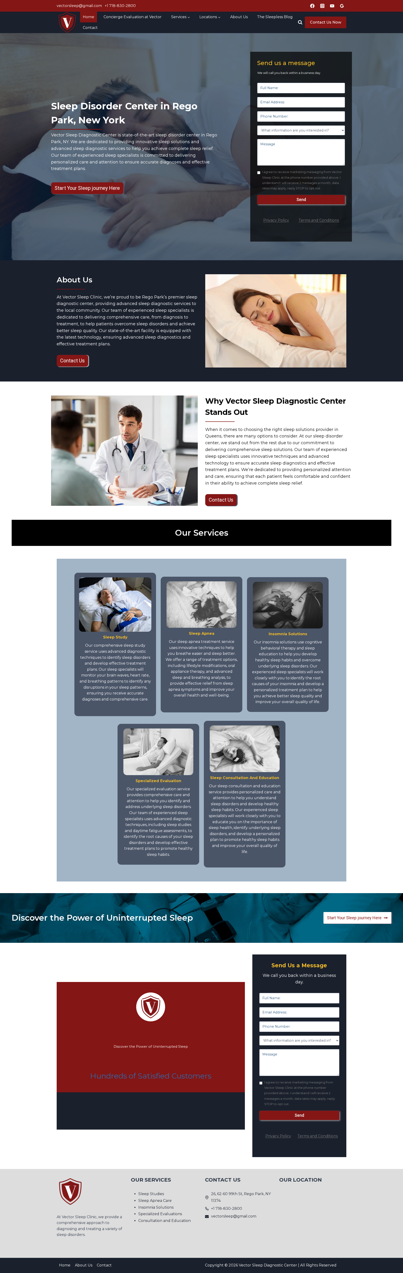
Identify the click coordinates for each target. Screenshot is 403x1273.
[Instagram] (322, 6)
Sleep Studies (151, 1194)
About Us (239, 17)
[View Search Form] (300, 22)
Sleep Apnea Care (155, 1200)
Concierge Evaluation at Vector (133, 17)
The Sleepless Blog (275, 17)
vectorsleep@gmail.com (79, 5)
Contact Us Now (325, 22)
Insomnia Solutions (156, 1207)
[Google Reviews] (342, 6)
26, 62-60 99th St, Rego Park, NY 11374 (241, 1197)
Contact (90, 27)
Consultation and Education (164, 1221)
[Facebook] (312, 6)
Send (301, 199)
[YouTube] (332, 6)
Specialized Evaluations (160, 1214)
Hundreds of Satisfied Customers (150, 1075)
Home (88, 17)
